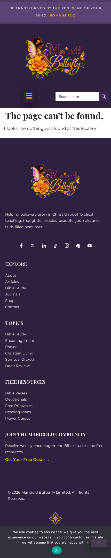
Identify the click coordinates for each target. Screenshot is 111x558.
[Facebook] (21, 246)
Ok (56, 550)
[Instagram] (67, 246)
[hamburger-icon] (29, 96)
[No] (99, 543)
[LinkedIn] (44, 246)
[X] (33, 246)
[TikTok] (55, 246)
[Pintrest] (78, 246)
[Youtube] (89, 246)
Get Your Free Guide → (27, 459)
